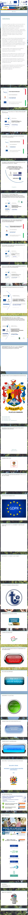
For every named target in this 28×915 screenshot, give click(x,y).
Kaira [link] (17, 911)
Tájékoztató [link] (14, 449)
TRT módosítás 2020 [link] (6, 416)
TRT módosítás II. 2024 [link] (6, 419)
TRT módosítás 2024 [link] (6, 417)
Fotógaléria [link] (14, 187)
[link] (1, 5)
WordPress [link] (16, 912)
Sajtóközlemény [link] (14, 450)
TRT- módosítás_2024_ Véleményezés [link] (9, 420)
